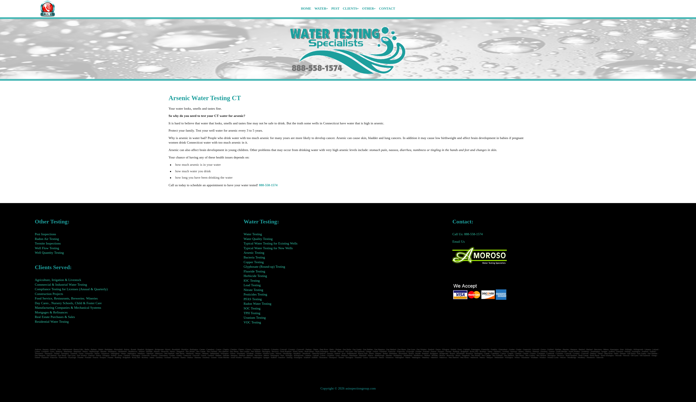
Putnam (448, 351)
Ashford (53, 349)
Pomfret (418, 351)
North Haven (309, 351)
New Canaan (200, 351)
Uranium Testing (255, 317)
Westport (205, 353)
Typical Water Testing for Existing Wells (270, 243)
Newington (266, 351)
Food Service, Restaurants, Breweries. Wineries (66, 298)
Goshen (512, 349)
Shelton (528, 351)
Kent (622, 349)
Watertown (159, 353)
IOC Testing (252, 280)
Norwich (341, 351)
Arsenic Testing (254, 252)
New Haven (234, 351)
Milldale (149, 351)
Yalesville (315, 353)
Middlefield (122, 351)
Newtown (275, 351)
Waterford (149, 353)
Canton (218, 349)
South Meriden (561, 351)
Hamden (566, 349)
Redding (456, 351)
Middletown (132, 351)
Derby (332, 349)
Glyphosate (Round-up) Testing (264, 266)
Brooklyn (184, 349)
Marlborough (94, 351)
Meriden (103, 351)
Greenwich (527, 349)
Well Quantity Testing (49, 252)
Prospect (441, 351)
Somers (552, 351)
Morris (172, 351)
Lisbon (37, 351)
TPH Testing (252, 313)
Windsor (258, 353)
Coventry (291, 349)
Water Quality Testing (258, 239)
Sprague (604, 351)
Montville (164, 351)
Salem (490, 351)
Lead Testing (252, 285)
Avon (59, 349)
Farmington (475, 349)
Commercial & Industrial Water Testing (61, 284)
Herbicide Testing (255, 276)
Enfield (453, 349)
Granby (518, 349)
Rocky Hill (474, 351)
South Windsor (574, 351)
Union (81, 353)
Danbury (309, 349)
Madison (59, 351)
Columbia (274, 349)
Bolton (126, 349)
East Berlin (347, 349)
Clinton (248, 349)
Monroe (157, 351)
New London (244, 351)
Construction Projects (49, 294)
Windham (250, 353)
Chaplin (226, 349)
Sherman (536, 351)
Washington (131, 353)
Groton (543, 349)
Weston (197, 353)
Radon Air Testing (47, 239)
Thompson (48, 353)
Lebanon (648, 349)
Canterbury (210, 349)
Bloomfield (118, 349)
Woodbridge (287, 353)
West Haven (180, 353)
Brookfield (176, 349)
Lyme (52, 351)
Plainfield (383, 351)
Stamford (619, 351)
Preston (433, 351)
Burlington (194, 349)
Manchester (68, 351)
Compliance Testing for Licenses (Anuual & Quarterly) (71, 289)
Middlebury (112, 351)
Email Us (458, 241)
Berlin (87, 349)
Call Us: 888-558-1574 (467, 234)
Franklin (494, 349)
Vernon (97, 353)
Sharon (521, 351)
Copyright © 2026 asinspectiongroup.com (348, 388)
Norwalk (333, 351)
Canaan (202, 349)
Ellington (445, 349)
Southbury (585, 351)
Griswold (535, 349)
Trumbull (73, 353)
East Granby (357, 349)
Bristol (167, 349)
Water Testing (253, 234)
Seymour (513, 351)
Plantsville (401, 351)
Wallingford (115, 353)
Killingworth (638, 349)
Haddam (558, 349)
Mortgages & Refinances (51, 312)
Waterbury (141, 353)
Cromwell (300, 349)
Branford (141, 349)
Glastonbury (503, 349)
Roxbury (483, 351)
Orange (368, 351)
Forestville (485, 349)
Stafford (612, 351)
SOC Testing (252, 308)
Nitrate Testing (253, 290)
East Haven (402, 349)
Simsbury (544, 351)
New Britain (190, 351)
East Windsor (421, 349)
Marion (85, 351)
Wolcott (278, 353)
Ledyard (655, 349)
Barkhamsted (67, 349)
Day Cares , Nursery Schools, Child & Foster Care (68, 303)
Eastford (431, 349)
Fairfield (466, 349)
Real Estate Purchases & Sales (55, 317)
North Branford (285, 351)
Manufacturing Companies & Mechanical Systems (68, 307)
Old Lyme (349, 351)
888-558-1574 (268, 185)
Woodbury (297, 353)
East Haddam (368, 349)
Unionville (89, 353)
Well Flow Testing (47, 248)
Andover (38, 349)
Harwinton (598, 349)
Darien (315, 349)
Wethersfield (214, 353)
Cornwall (283, 349)
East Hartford (391, 349)
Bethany (94, 349)
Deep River (324, 349)
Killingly (628, 349)
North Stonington (321, 351)
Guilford (550, 349)
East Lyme (411, 349)
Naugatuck (180, 351)
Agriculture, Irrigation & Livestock (58, 280)
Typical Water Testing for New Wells (268, 248)
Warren (123, 353)
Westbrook (190, 353)
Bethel (100, 349)
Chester (241, 349)
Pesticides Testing (255, 294)
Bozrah (133, 349)
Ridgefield (464, 351)
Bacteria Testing (254, 257)
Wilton (232, 353)
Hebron (606, 349)
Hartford (582, 349)
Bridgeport (149, 349)
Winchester (241, 353)
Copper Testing (254, 262)
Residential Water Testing (52, 321)
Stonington (636, 351)
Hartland (589, 349)
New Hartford (223, 351)
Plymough (410, 351)
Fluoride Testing (254, 271)
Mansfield (77, 351)
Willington (225, 353)
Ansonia (45, 349)
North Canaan (298, 351)
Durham (338, 349)
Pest (335, 8)
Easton (438, 349)
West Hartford (169, 353)
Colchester (256, 349)
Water (320, 8)
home (306, 8)
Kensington (614, 349)
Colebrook (266, 349)
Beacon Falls (78, 349)
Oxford (375, 351)
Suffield (653, 351)
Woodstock (306, 353)
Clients (350, 8)
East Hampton (379, 349)
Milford (141, 351)
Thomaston (39, 353)
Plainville (391, 351)
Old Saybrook (359, 351)
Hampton (573, 349)
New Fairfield (212, 351)
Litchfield (45, 351)
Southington (595, 351)
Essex (460, 349)
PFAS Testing (253, 299)
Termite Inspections (48, 243)
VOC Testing (252, 322)
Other (368, 8)
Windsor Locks (268, 353)
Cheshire (233, 349)
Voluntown (105, 353)
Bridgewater (159, 349)
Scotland (505, 351)
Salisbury (497, 351)
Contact (387, 8)
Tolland (56, 353)
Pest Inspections (45, 234)
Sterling (627, 351)
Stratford (645, 351)
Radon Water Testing (257, 303)
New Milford (255, 351)
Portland (426, 351)
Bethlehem (109, 349)
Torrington (65, 353)
